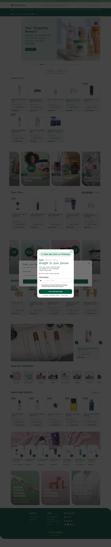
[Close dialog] (71, 251)
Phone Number (44, 277)
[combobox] (42, 280)
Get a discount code (55, 291)
